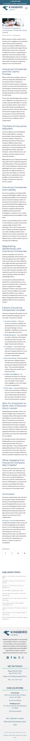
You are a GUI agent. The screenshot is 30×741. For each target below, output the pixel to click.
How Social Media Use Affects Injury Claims (12, 590)
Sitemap (6, 735)
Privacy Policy (12, 735)
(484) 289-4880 (16, 1)
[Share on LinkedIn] (18, 553)
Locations (21, 718)
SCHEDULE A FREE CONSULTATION (16, 3)
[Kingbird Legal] (12, 8)
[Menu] (25, 8)
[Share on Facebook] (5, 553)
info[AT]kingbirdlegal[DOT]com (17, 676)
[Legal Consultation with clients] (13, 22)
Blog (7, 718)
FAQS (15, 724)
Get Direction (13, 700)
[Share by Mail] (24, 553)
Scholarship (13, 718)
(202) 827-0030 (16, 673)
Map (19, 700)
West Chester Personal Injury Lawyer (15, 721)
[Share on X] (12, 553)
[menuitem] (25, 8)
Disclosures (19, 735)
